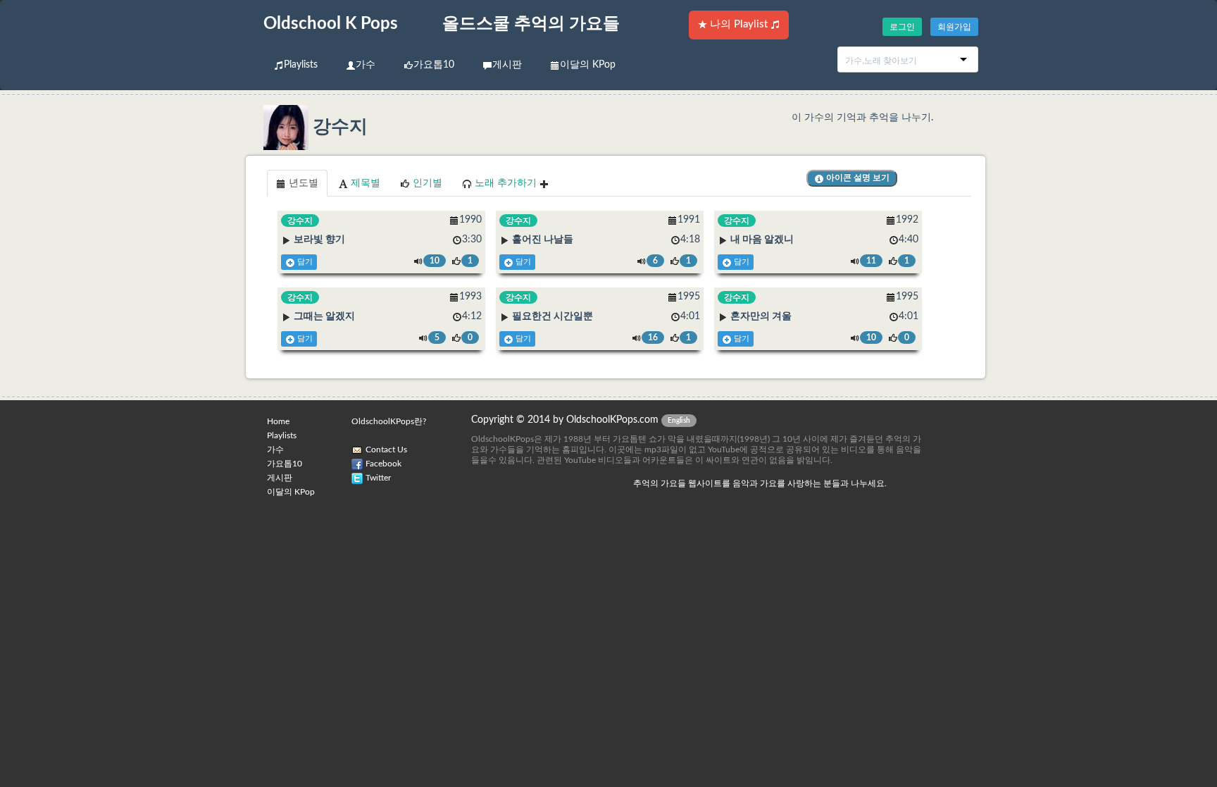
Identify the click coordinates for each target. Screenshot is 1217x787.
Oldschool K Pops (330, 24)
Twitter (378, 477)
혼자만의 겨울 (761, 316)
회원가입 (954, 27)
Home (278, 421)
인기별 (426, 183)
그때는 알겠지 (324, 316)
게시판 (507, 65)
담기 (304, 262)
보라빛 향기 (319, 239)
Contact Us (386, 449)
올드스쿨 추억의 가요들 (531, 24)
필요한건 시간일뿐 (552, 316)
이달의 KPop (588, 65)
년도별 (302, 183)
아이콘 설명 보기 (857, 177)
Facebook (383, 463)
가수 (365, 65)
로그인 (902, 27)
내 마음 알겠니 (762, 239)
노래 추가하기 (505, 183)
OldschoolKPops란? (388, 421)
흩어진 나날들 (542, 239)
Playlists (301, 65)
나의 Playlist (738, 24)
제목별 (364, 183)
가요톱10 (433, 65)
